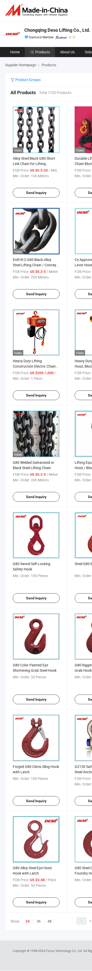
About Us (67, 52)
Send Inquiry (36, 193)
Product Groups (28, 79)
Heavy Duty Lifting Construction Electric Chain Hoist (34, 366)
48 (50, 921)
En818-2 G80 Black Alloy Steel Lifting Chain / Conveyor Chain (36, 265)
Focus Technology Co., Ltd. (65, 951)
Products (42, 52)
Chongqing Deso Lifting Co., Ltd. (57, 30)
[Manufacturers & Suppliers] (37, 10)
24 (28, 921)
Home (15, 52)
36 (39, 921)
